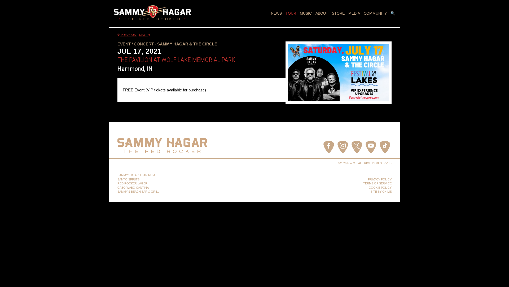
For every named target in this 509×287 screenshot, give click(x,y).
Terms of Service (377, 183)
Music (306, 13)
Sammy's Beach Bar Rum (136, 175)
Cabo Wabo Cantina (133, 187)
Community (375, 13)
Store (338, 13)
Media (354, 13)
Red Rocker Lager (132, 183)
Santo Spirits (128, 179)
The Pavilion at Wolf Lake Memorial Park (176, 60)
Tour (291, 13)
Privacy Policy (380, 179)
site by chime (381, 191)
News (276, 13)
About (321, 13)
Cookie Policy (380, 187)
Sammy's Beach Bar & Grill (138, 191)
